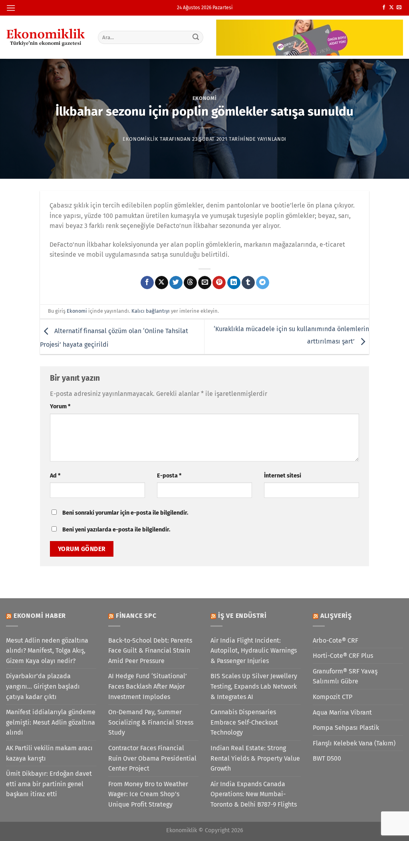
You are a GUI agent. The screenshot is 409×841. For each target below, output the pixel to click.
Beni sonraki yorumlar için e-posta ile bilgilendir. (125, 512)
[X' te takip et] (391, 7)
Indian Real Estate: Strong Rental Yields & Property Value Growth (255, 758)
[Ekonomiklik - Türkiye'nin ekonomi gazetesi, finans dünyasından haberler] (46, 37)
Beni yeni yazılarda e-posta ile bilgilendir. (116, 529)
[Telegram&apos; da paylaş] (262, 283)
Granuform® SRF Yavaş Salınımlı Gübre (345, 676)
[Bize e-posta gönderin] (399, 7)
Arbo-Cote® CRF (335, 640)
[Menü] (11, 8)
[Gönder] (196, 37)
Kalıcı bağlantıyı (150, 311)
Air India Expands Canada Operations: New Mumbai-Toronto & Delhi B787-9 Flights (253, 794)
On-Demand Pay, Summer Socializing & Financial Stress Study (150, 722)
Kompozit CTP (332, 697)
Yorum (60, 406)
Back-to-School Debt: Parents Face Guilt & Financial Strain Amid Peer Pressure (150, 651)
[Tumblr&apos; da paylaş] (248, 283)
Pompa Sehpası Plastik (346, 727)
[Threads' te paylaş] (190, 283)
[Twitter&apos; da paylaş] (176, 283)
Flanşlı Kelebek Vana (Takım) (354, 743)
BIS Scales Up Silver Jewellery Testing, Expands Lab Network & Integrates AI (253, 686)
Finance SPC (136, 615)
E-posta (169, 475)
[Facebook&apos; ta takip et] (383, 7)
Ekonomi (205, 98)
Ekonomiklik (140, 139)
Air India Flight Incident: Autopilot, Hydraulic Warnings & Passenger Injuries (253, 651)
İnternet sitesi (282, 475)
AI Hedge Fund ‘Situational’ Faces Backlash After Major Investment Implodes (147, 686)
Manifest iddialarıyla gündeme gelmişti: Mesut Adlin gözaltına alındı (50, 722)
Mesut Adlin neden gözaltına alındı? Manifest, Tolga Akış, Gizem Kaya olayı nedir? (47, 651)
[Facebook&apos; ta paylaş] (147, 283)
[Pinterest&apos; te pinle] (219, 283)
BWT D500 (327, 758)
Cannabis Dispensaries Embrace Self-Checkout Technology (244, 722)
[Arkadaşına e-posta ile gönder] (204, 283)
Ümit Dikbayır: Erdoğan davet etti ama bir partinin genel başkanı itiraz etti (49, 784)
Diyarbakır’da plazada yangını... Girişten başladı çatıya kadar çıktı (43, 686)
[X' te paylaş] (161, 283)
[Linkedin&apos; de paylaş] (233, 283)
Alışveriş (336, 615)
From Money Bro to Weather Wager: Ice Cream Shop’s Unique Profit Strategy (148, 794)
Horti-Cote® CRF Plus (343, 655)
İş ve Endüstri (242, 615)
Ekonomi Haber (40, 615)
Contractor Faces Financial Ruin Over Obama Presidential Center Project (152, 758)
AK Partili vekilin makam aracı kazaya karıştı (49, 753)
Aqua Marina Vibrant (342, 712)
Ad (55, 475)
